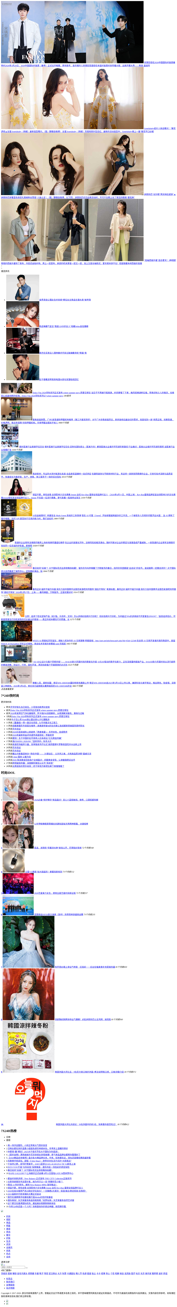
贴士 (94, 1273)
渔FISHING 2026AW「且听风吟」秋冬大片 (32, 741)
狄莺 (64, 1273)
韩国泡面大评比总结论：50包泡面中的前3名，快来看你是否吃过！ (86, 1124)
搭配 (8, 1219)
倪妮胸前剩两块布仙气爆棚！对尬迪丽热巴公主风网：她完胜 (83, 1019)
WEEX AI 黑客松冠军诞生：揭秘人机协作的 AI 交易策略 (58, 641)
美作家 (148, 1273)
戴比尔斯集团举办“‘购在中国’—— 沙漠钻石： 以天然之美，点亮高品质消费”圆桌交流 (51, 754)
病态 (122, 1273)
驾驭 (46, 1273)
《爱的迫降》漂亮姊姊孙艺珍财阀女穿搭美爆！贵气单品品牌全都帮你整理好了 (44, 1155)
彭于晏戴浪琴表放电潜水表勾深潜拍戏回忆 (59, 379)
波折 (161, 1273)
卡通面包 (71, 1273)
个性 (112, 1273)
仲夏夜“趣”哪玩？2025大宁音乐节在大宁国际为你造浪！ (33, 1152)
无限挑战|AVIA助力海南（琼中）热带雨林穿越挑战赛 (58, 914)
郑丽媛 (31, 1273)
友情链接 (10, 1285)
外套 (37, 1273)
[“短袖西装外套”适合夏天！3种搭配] (72, 260)
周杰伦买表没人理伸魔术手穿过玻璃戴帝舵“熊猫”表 (63, 353)
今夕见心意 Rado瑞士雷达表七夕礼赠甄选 (30, 719)
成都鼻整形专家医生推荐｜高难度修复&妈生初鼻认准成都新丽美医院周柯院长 (48, 726)
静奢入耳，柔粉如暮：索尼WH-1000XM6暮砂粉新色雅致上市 (61, 683)
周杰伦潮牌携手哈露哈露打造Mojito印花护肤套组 (30, 1197)
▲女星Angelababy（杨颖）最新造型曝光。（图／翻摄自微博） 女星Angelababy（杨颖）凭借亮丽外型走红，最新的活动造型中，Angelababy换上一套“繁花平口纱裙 (79, 131)
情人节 (79, 1273)
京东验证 (16, 729)
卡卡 (98, 1273)
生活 (8, 1241)
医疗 (133, 1273)
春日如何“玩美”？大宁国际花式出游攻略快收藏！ (55, 568)
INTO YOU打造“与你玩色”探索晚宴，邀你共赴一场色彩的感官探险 (38, 1167)
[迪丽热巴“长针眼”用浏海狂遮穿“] (72, 194)
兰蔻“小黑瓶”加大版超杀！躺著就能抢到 (43, 872)
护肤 (8, 1238)
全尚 (8, 1257)
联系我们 (10, 1282)
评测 (8, 1244)
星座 (89, 1273)
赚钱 (14, 1273)
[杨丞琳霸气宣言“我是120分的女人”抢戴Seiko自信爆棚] (22, 326)
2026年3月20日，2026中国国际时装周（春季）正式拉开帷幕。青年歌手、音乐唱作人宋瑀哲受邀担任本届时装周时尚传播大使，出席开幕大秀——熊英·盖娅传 (77, 66)
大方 (60, 1273)
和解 (117, 1273)
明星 (8, 1226)
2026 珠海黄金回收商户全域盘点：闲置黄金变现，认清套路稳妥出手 (43, 760)
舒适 (165, 1273)
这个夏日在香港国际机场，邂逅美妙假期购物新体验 (31, 1203)
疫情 (103, 1273)
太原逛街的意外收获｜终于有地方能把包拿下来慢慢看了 (38, 766)
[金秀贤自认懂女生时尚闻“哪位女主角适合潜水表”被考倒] (22, 300)
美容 (8, 1229)
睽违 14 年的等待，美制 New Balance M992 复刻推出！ (33, 1185)
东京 (142, 1273)
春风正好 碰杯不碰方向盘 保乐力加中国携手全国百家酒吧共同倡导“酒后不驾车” (69, 589)
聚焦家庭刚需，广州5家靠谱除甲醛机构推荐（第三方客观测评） (62, 420)
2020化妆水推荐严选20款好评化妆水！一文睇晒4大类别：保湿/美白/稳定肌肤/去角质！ (47, 1191)
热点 (8, 1254)
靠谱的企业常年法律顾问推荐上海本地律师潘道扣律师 (39, 543)
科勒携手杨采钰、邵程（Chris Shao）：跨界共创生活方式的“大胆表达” (40, 1161)
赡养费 (155, 1273)
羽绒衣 (4, 1273)
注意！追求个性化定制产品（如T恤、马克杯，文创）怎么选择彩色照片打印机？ (62, 616)
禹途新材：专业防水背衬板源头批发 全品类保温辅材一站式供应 (62, 474)
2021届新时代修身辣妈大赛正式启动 (24, 1194)
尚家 (8, 1250)
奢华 (8, 1235)
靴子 (41, 1273)
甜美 (10, 1273)
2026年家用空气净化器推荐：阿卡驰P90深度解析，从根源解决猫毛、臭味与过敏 (47, 713)
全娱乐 (9, 1247)
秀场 (8, 1232)
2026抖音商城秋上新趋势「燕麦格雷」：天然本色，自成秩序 (39, 732)
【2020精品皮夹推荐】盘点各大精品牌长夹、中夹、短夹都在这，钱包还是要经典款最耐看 (49, 1158)
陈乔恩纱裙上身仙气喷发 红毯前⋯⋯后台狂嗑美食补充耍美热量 (85, 967)
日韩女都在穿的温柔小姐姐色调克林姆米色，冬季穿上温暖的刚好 (38, 1148)
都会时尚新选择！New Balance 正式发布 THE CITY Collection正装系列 (40, 1178)
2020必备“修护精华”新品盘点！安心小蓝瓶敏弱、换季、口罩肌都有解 (66, 800)
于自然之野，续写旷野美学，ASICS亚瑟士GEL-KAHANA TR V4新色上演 (42, 1164)
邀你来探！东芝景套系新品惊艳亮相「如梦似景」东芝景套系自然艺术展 (41, 1200)
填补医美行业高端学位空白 (31, 447)
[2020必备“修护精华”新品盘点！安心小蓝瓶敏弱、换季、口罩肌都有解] (18, 800)
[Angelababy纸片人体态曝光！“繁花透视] (72, 128)
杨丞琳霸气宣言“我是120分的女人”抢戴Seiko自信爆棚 (63, 326)
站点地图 (10, 1288)
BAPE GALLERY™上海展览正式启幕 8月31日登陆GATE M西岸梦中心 (41, 1173)
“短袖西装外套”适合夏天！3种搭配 (160, 260)
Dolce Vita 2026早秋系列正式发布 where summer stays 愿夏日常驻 (62, 393)
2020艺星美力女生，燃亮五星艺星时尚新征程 (55, 893)
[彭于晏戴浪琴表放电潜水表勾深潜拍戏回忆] (22, 379)
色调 (84, 1273)
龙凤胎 (127, 1273)
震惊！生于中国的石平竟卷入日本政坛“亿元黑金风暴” (37, 738)
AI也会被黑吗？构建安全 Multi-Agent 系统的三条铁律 (57, 515)
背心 (108, 1273)
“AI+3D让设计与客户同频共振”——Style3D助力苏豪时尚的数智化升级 (65, 662)
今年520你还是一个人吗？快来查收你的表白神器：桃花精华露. (37, 1206)
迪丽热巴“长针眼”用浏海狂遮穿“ (159, 194)
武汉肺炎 (53, 1273)
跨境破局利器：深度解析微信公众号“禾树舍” (33, 763)
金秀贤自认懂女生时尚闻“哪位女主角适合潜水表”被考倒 (65, 300)
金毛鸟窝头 (22, 1273)
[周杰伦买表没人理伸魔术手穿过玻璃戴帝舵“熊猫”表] (22, 353)
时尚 (8, 1216)
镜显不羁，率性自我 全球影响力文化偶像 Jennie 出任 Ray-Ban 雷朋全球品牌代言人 (70, 495)
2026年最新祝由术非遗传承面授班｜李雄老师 (33, 735)
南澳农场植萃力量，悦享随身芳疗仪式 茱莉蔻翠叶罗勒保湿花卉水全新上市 (46, 744)
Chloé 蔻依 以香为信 (21, 757)
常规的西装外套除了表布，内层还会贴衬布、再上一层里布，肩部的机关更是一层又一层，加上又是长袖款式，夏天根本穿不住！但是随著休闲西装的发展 (71, 263)
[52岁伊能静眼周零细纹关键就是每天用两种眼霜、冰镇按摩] (18, 824)
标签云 (9, 1279)
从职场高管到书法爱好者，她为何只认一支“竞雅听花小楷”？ (35, 1182)
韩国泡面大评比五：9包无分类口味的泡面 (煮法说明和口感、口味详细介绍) (89, 1072)
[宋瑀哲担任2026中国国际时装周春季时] (72, 62)
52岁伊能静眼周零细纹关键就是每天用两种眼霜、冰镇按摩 (61, 824)
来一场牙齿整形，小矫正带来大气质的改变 (27, 1145)
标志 (138, 1273)
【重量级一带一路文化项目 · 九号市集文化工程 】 (35, 723)
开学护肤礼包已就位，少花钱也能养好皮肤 (30, 707)
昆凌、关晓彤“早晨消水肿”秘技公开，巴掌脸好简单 (58, 848)
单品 (8, 1222)
